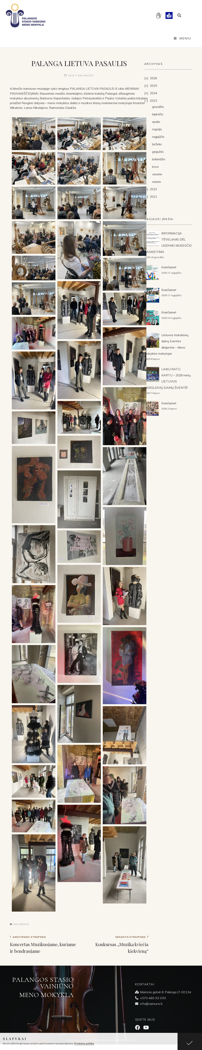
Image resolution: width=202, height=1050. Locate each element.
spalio (156, 122)
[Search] (179, 15)
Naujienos (21, 924)
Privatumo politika (84, 1043)
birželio (157, 144)
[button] (190, 1041)
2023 (153, 101)
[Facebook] (137, 1027)
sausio (156, 182)
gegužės (158, 152)
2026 (153, 78)
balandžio (158, 159)
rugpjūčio (158, 137)
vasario (157, 174)
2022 (153, 189)
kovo (155, 167)
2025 (153, 86)
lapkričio (157, 114)
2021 (153, 197)
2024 (153, 93)
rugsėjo (157, 129)
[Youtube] (146, 1027)
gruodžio (158, 107)
